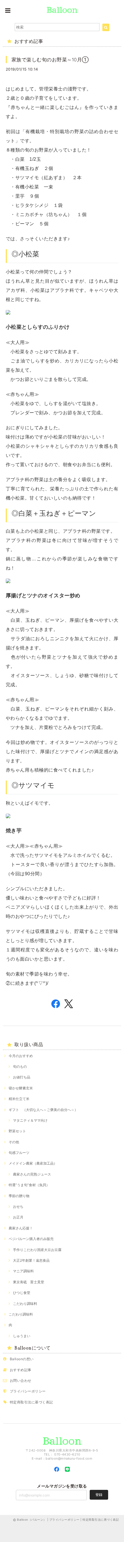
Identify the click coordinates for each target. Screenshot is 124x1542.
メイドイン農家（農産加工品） (33, 1163)
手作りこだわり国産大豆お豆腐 (37, 1250)
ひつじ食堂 (21, 1292)
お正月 (18, 1217)
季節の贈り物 (19, 1196)
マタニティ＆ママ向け (30, 1120)
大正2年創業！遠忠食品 (31, 1260)
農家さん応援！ (21, 1228)
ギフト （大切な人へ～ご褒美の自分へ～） (43, 1110)
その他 (14, 1142)
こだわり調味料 (25, 1303)
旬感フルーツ (19, 1152)
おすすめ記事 (20, 1370)
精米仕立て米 (19, 1099)
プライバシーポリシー (28, 1391)
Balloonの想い (22, 1359)
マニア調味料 (23, 1271)
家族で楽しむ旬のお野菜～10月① (50, 59)
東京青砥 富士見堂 (28, 1282)
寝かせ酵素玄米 (21, 1088)
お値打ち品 (21, 1077)
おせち (18, 1206)
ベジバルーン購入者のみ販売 (31, 1239)
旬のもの (20, 1066)
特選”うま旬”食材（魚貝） (29, 1185)
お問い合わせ (20, 1380)
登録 (98, 1494)
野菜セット (17, 1131)
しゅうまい (21, 1336)
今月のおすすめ (21, 1056)
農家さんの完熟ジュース (32, 1174)
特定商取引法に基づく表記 (31, 1402)
